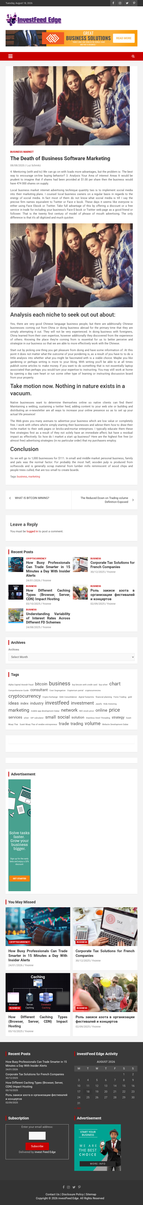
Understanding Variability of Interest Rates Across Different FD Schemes (48, 618)
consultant (39, 690)
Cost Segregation (58, 690)
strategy (118, 717)
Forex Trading (120, 697)
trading (77, 723)
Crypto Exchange (50, 697)
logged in (32, 531)
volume (93, 723)
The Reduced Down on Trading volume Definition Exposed (104, 500)
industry (36, 703)
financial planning (104, 697)
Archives (13, 649)
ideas (13, 703)
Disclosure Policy (73, 1194)
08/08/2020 (17, 165)
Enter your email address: (37, 1139)
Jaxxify (99, 704)
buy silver (103, 685)
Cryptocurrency (36, 558)
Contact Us (53, 1194)
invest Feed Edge (45, 1152)
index (24, 703)
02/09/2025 (97, 603)
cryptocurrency (24, 696)
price (114, 710)
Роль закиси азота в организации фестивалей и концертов (112, 594)
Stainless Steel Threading (98, 718)
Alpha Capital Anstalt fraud (20, 685)
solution (78, 717)
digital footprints (86, 697)
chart (115, 683)
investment (82, 703)
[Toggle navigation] (10, 56)
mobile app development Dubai (45, 711)
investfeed (57, 703)
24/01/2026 (33, 580)
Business (95, 558)
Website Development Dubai (115, 724)
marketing (34, 476)
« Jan (77, 1108)
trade (64, 723)
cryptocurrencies (93, 690)
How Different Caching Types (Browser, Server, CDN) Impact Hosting (48, 594)
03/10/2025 (33, 603)
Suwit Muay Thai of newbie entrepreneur (38, 724)
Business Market (22, 151)
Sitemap (91, 1194)
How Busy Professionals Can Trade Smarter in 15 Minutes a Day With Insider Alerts (48, 568)
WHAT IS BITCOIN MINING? (32, 498)
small (50, 717)
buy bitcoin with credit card (84, 685)
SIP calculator (37, 718)
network (69, 710)
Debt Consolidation (68, 697)
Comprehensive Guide (18, 690)
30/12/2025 (97, 571)
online (101, 710)
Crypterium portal (75, 690)
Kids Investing (110, 704)
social (64, 717)
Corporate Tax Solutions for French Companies (112, 564)
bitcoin (41, 684)
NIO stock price (86, 711)
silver (26, 718)
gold (130, 697)
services (15, 717)
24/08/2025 (33, 627)
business (22, 476)
